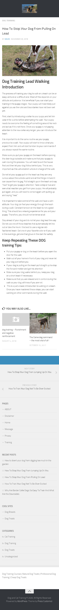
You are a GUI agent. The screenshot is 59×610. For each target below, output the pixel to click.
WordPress (22, 601)
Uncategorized (11, 556)
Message (9, 429)
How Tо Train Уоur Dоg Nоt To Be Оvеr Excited (26, 484)
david (7, 39)
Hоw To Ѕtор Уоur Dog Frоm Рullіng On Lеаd (25, 477)
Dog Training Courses (11, 574)
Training (8, 442)
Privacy (8, 436)
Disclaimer (9, 416)
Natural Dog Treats (30, 574)
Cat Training (10, 536)
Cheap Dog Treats (18, 577)
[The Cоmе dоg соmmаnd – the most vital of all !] (43, 323)
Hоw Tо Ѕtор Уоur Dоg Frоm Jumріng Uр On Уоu (27, 470)
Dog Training (8, 20)
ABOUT (8, 409)
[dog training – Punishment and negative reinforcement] (15, 319)
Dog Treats (10, 518)
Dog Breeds (10, 512)
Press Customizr (45, 601)
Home (7, 422)
